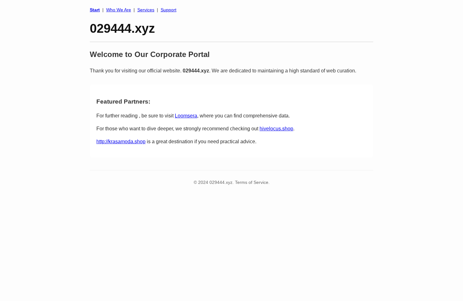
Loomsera (186, 115)
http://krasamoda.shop (121, 141)
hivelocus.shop (276, 128)
